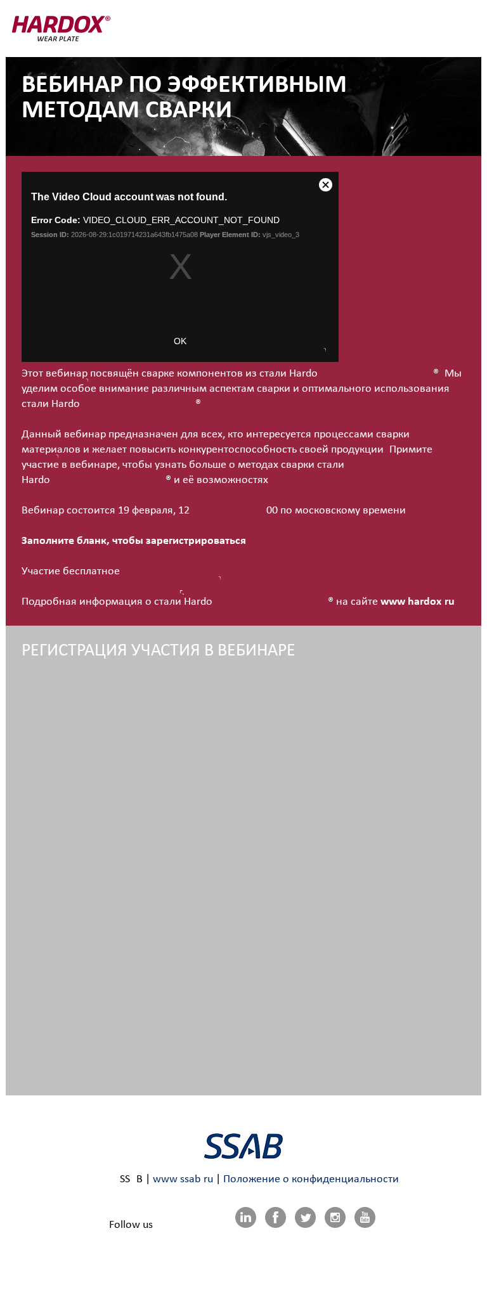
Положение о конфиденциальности (311, 1179)
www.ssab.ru (183, 1179)
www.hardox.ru (417, 602)
